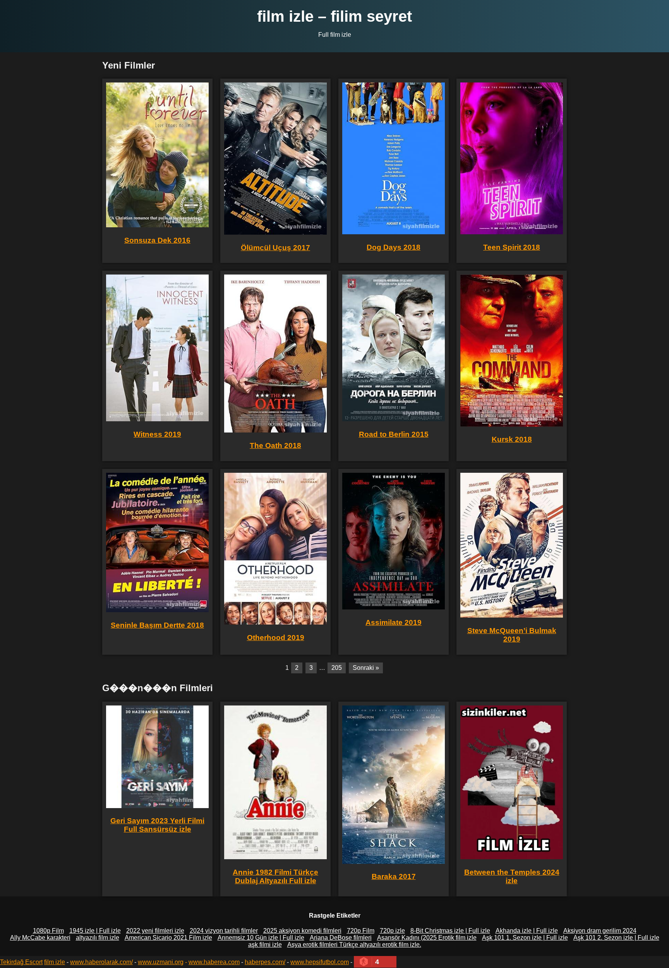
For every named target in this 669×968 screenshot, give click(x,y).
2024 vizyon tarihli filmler (224, 930)
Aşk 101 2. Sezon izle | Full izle (616, 937)
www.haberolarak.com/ (101, 962)
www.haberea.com (214, 962)
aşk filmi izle (265, 944)
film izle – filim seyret (334, 16)
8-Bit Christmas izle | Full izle (450, 930)
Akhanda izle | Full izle (527, 930)
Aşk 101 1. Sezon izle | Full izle (525, 937)
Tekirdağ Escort (21, 962)
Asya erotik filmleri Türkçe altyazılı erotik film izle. (354, 944)
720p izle (392, 930)
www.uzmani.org (161, 962)
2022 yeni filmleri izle (155, 930)
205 (336, 667)
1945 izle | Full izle (95, 930)
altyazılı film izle (97, 937)
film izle (54, 962)
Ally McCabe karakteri (40, 937)
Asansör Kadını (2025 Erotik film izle (427, 937)
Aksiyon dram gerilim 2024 (599, 930)
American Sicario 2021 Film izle (168, 937)
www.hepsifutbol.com (319, 962)
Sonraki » (366, 667)
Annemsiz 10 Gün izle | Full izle (261, 937)
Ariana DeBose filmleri (341, 937)
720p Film (360, 930)
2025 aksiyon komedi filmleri (302, 930)
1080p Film (48, 930)
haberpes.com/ (265, 962)
